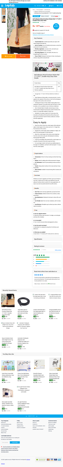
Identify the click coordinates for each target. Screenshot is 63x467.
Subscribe (15, 442)
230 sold (53, 16)
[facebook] (37, 5)
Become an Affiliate (52, 422)
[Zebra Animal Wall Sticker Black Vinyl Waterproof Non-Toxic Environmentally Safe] (55, 371)
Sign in (51, 5)
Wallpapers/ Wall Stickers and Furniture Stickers (43, 34)
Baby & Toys (3, 432)
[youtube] (43, 5)
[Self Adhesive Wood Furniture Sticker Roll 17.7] (8, 307)
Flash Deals (36, 16)
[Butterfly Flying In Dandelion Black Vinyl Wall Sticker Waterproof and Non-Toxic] (39, 371)
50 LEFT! (56, 26)
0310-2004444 (51, 0)
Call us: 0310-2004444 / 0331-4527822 (39, 426)
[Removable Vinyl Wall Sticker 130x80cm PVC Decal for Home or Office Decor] (8, 399)
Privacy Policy (20, 424)
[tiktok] (45, 5)
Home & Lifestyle (4, 429)
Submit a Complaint (21, 427)
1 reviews (43, 22)
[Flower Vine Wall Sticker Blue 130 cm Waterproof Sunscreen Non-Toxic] (23, 371)
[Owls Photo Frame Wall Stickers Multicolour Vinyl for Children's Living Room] (8, 371)
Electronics (3, 422)
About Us (34, 422)
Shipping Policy (20, 425)
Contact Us (35, 424)
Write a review (58, 250)
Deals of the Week (52, 427)
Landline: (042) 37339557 (38, 429)
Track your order (51, 424)
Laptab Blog (50, 429)
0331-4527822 (58, 0)
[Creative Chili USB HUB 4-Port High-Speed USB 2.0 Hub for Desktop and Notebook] (39, 307)
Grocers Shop (4, 431)
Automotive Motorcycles (6, 424)
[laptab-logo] (10, 5)
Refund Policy (20, 422)
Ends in (43, 16)
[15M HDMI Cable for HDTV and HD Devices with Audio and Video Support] (23, 307)
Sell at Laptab (51, 425)
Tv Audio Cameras (5, 425)
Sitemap (50, 431)
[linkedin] (39, 5)
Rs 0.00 (60, 5)
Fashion (3, 427)
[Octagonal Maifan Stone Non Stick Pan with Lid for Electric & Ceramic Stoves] (55, 307)
